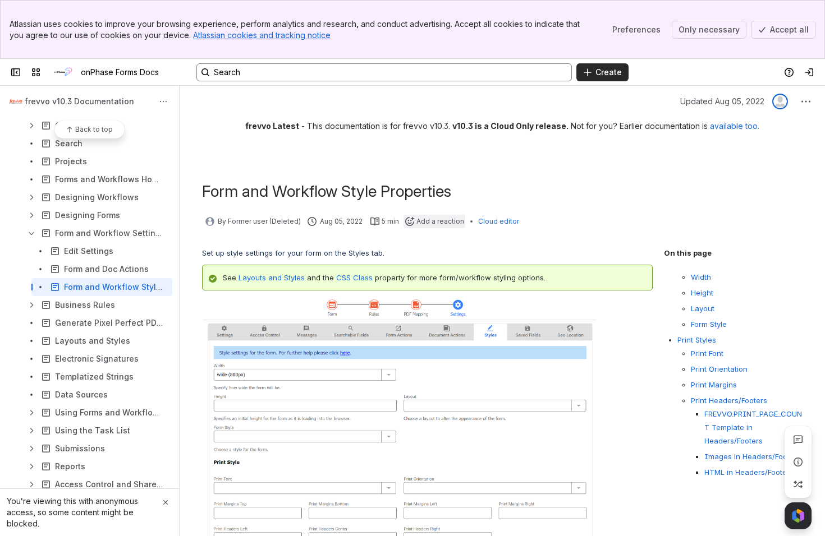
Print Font (708, 353)
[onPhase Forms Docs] (62, 72)
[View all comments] (798, 440)
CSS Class (354, 277)
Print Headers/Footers (729, 400)
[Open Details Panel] (798, 462)
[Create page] (798, 484)
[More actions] (163, 101)
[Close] (165, 502)
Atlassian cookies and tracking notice (262, 35)
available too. (734, 126)
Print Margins (714, 384)
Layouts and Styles (272, 277)
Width (701, 276)
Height (702, 292)
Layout (702, 308)
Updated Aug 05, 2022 (722, 101)
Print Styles (696, 339)
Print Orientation (719, 368)
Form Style (709, 324)
